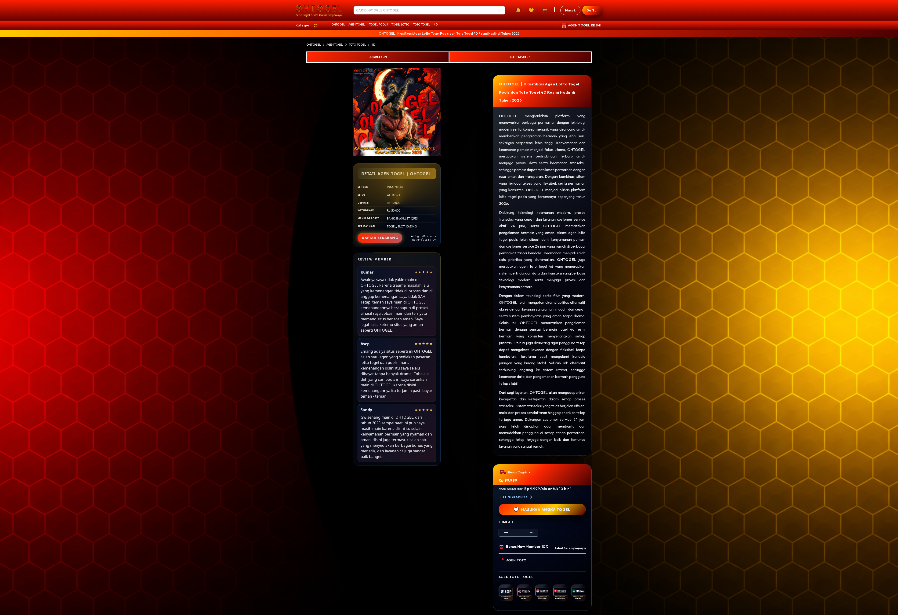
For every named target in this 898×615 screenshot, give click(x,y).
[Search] (499, 10)
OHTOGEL (338, 24)
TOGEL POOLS (378, 24)
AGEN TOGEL (356, 24)
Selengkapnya (513, 497)
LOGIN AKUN (378, 57)
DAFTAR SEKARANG (380, 237)
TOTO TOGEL (421, 24)
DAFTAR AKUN (520, 57)
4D (436, 24)
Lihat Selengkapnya (570, 548)
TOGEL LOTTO (400, 24)
